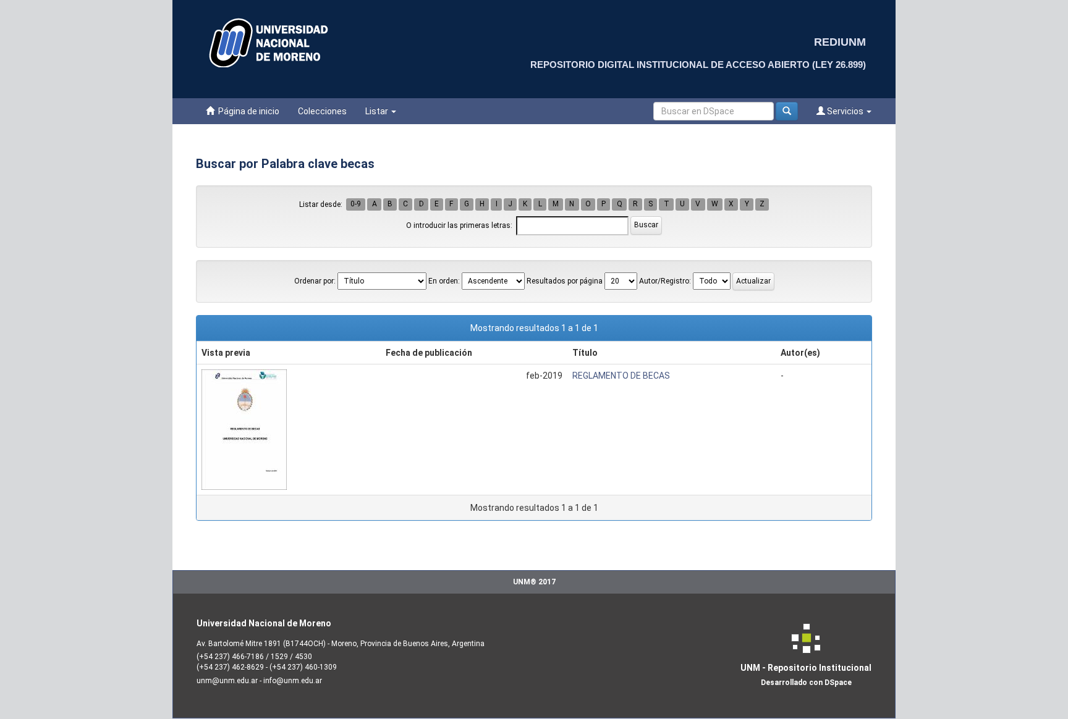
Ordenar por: (315, 281)
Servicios (845, 111)
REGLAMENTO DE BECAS (621, 376)
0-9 (355, 204)
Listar (377, 111)
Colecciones (322, 111)
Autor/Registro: (665, 281)
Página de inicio (246, 111)
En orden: (444, 281)
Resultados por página (565, 281)
